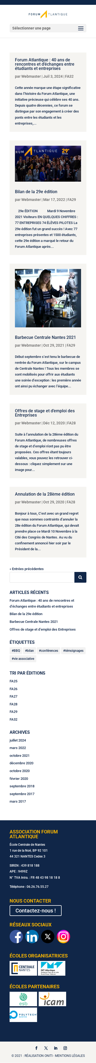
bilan (30, 651)
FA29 (71, 199)
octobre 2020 (20, 771)
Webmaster (31, 76)
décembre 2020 (21, 763)
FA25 (13, 681)
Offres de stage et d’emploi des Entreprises (45, 413)
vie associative (24, 659)
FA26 (13, 689)
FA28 (71, 423)
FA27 (13, 696)
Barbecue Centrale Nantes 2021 (45, 337)
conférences (49, 651)
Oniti (49, 1056)
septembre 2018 (22, 786)
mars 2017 (18, 801)
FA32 (69, 76)
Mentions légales (70, 1056)
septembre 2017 (22, 794)
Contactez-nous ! (35, 910)
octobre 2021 (20, 756)
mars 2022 (18, 748)
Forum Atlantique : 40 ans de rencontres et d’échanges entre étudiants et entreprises (44, 64)
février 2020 (19, 779)
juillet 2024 (18, 740)
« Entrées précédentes (27, 569)
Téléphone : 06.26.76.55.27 (29, 887)
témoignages (74, 651)
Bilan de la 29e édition (36, 191)
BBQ (17, 651)
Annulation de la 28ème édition (45, 494)
